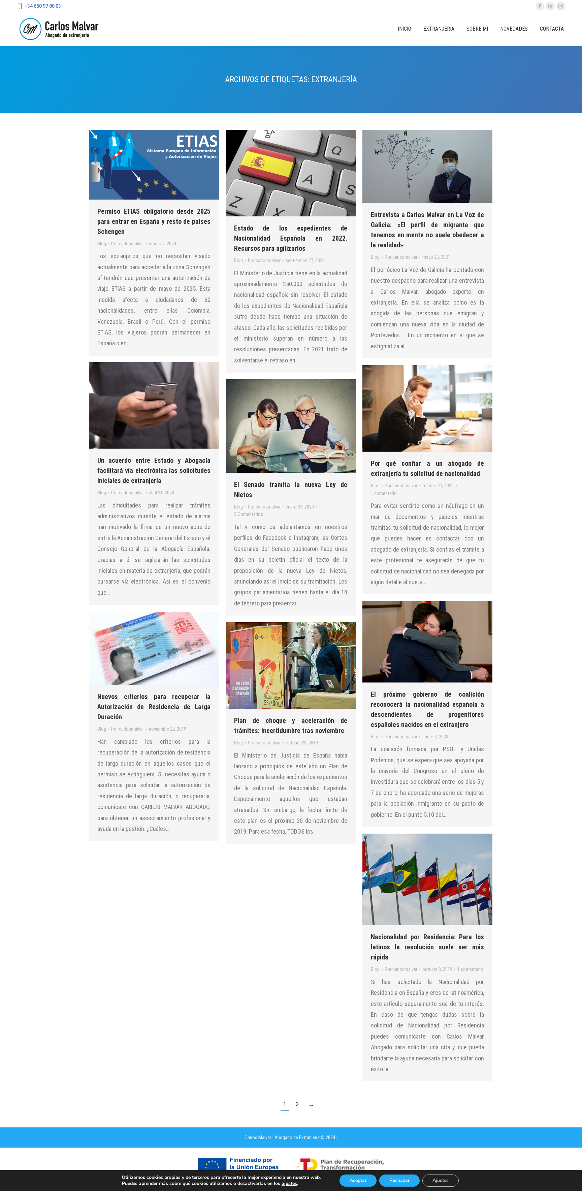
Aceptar (358, 1180)
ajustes (289, 1184)
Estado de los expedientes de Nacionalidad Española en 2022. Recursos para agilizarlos (290, 238)
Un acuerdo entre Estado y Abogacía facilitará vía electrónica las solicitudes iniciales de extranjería (154, 470)
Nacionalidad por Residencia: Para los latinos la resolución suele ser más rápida (427, 947)
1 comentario (384, 493)
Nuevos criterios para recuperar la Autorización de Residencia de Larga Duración (154, 707)
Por (127, 244)
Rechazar (399, 1180)
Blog (101, 244)
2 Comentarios (248, 514)
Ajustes (440, 1180)
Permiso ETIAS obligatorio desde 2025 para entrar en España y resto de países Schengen (154, 221)
